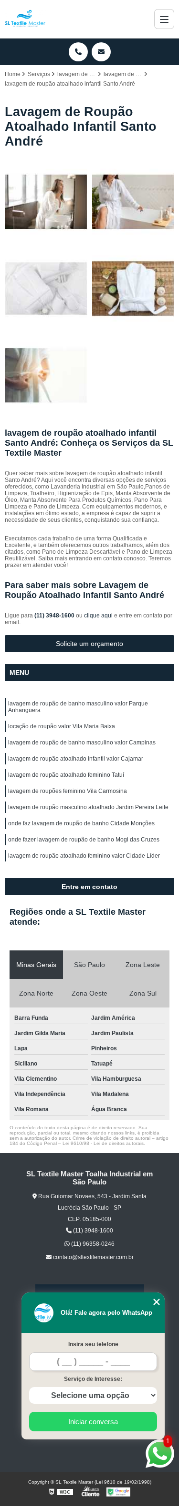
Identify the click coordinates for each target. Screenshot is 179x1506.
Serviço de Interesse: (93, 1379)
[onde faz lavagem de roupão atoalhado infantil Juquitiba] (133, 202)
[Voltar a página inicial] (25, 19)
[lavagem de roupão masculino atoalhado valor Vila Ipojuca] (46, 202)
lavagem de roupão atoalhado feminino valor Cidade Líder (84, 855)
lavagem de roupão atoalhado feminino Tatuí (66, 775)
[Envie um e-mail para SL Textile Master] (101, 51)
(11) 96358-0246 (92, 1244)
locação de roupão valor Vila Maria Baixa (61, 726)
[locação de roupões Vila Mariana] (133, 288)
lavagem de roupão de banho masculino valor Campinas (82, 742)
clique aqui (98, 615)
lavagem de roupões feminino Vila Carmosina (67, 791)
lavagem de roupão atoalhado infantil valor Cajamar (75, 758)
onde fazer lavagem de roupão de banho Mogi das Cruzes (83, 839)
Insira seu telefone (93, 1344)
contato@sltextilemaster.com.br (93, 1257)
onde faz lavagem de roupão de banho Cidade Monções (81, 823)
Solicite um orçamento (89, 643)
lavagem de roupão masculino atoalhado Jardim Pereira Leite (88, 807)
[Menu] (164, 19)
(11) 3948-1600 (55, 615)
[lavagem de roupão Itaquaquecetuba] (46, 288)
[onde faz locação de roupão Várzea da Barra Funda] (46, 375)
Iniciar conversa (93, 1422)
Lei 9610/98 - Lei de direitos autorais (103, 1143)
